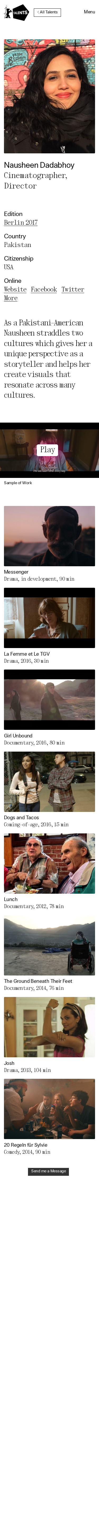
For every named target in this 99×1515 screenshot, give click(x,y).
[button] (89, 12)
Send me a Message (48, 1171)
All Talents (49, 12)
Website (15, 289)
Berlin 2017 (20, 223)
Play (47, 450)
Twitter (73, 289)
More (10, 298)
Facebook (44, 289)
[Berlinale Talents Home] (16, 12)
